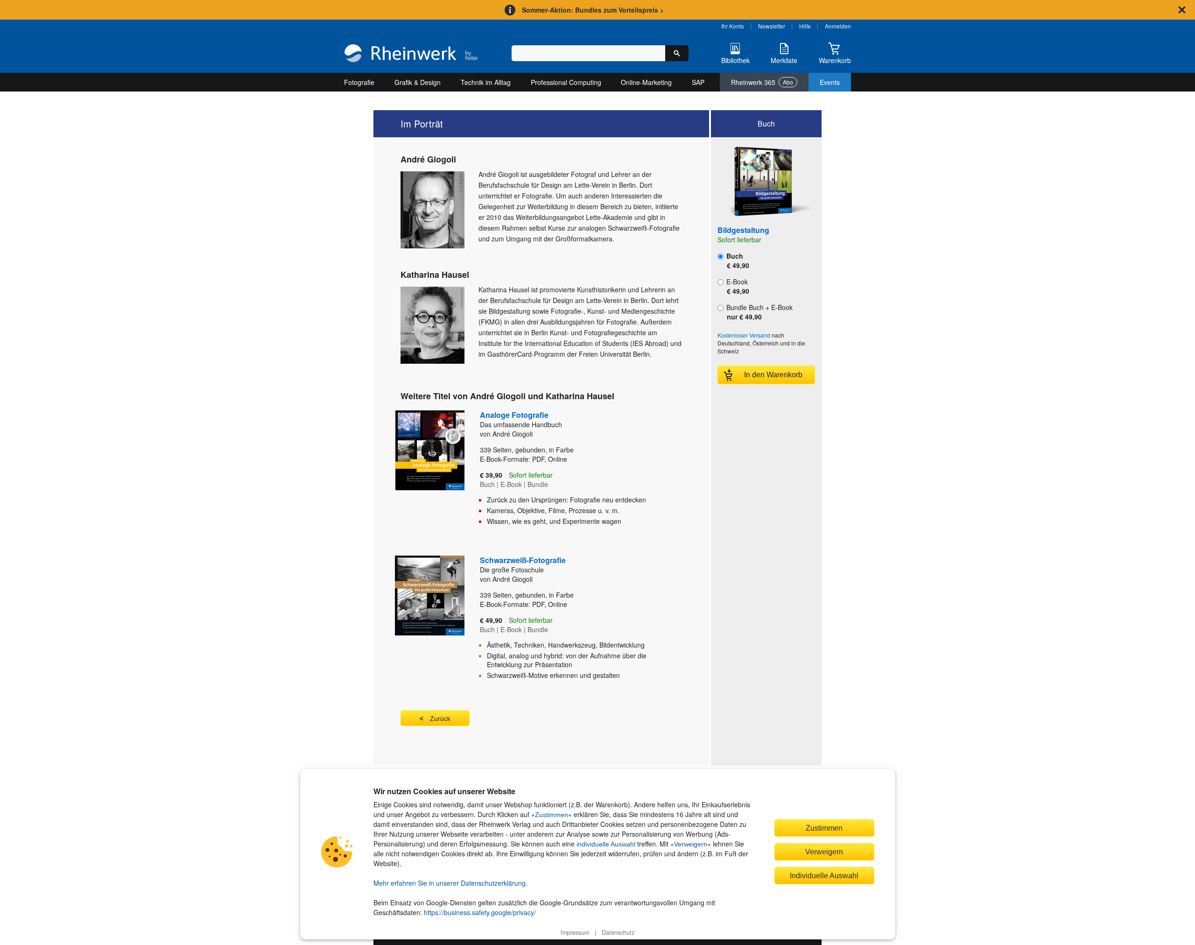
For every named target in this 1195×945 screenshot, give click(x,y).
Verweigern (690, 844)
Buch (736, 260)
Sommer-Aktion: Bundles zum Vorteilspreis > (593, 9)
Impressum (575, 932)
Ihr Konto (732, 26)
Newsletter (771, 26)
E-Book (736, 286)
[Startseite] (411, 54)
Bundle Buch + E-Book (758, 312)
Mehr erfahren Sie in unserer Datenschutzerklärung (449, 883)
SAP (698, 82)
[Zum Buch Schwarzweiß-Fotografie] (425, 621)
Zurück (440, 718)
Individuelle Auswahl (824, 875)
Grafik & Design (417, 82)
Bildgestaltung (743, 230)
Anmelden (838, 26)
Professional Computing (566, 82)
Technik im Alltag (486, 82)
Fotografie (359, 82)
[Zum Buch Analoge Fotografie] (425, 471)
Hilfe (805, 26)
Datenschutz (618, 932)
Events (830, 82)
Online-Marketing (646, 82)
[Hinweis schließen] (1181, 9)
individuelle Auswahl (605, 844)
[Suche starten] (677, 53)
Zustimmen (551, 814)
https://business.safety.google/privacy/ (480, 912)
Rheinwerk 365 (762, 82)
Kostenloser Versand (743, 335)
